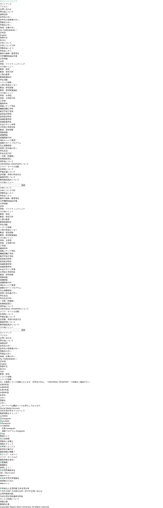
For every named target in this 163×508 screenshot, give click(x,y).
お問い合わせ (5, 9)
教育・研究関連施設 (8, 90)
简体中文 (4, 37)
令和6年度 (4, 387)
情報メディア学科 (7, 106)
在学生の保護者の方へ (9, 19)
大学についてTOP (7, 45)
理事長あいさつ (6, 48)
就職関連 (4, 135)
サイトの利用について (9, 499)
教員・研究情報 (6, 87)
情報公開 (4, 501)
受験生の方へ (5, 22)
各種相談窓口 (5, 158)
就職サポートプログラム (10, 143)
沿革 (2, 61)
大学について (5, 43)
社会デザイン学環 (7, 124)
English (3, 35)
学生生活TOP (5, 153)
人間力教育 (5, 74)
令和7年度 (4, 390)
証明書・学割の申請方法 (10, 174)
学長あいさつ (5, 51)
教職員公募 (5, 504)
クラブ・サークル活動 (9, 166)
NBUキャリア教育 (8, 140)
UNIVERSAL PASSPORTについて (14, 164)
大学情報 (4, 58)
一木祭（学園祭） (7, 156)
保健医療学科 (5, 122)
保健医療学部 (5, 119)
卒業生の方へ (5, 25)
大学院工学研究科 (7, 127)
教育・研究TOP (6, 72)
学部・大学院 (5, 95)
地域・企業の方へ (7, 27)
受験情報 (4, 132)
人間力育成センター (8, 85)
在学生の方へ (5, 17)
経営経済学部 (5, 114)
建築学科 (4, 103)
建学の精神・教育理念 (9, 53)
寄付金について (6, 12)
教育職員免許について (9, 180)
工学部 (3, 101)
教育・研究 (5, 69)
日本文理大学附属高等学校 (11, 496)
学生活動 (4, 79)
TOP (2, 371)
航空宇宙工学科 (6, 111)
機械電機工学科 (6, 108)
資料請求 (4, 14)
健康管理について (7, 177)
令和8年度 (4, 392)
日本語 (3, 32)
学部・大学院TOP (7, 98)
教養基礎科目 (5, 77)
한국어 (3, 40)
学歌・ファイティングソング (12, 64)
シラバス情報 (5, 82)
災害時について (6, 169)
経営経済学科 (5, 116)
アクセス (4, 6)
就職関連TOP (5, 137)
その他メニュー (6, 66)
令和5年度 (4, 384)
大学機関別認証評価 (8, 56)
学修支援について (7, 172)
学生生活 (4, 151)
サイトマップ (5, 4)
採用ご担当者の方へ (8, 148)
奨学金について (6, 161)
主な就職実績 (5, 145)
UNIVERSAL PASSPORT (58, 382)
